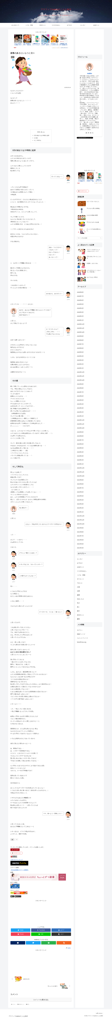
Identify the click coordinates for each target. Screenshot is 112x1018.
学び (78, 603)
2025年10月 (80, 332)
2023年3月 (80, 456)
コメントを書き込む (41, 1000)
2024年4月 (80, 404)
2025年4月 (80, 356)
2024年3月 (80, 408)
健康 (78, 595)
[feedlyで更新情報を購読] (48, 943)
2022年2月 (80, 508)
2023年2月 (80, 460)
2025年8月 (80, 340)
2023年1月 (80, 464)
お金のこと (80, 567)
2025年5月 (80, 352)
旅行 (78, 611)
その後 (36, 138)
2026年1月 (80, 320)
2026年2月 (80, 316)
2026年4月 (80, 308)
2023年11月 (80, 424)
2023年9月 (80, 432)
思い (13, 896)
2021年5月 (80, 544)
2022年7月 (80, 488)
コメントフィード (82, 638)
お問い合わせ (99, 1013)
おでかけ (80, 563)
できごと (80, 583)
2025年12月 (80, 324)
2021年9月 (80, 528)
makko (89, 73)
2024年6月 (80, 396)
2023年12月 (80, 420)
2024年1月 (80, 416)
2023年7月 (80, 440)
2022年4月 (80, 500)
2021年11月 (80, 520)
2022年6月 (80, 492)
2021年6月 (80, 540)
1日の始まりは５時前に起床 (41, 135)
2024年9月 (80, 384)
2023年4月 (80, 452)
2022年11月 (80, 472)
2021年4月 (80, 548)
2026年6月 (80, 300)
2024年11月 (80, 376)
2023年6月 (80, 444)
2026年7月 (80, 296)
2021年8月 (80, 532)
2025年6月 (80, 348)
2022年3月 (80, 504)
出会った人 (80, 599)
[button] (100, 238)
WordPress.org (81, 642)
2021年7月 (80, 536)
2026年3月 (80, 312)
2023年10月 (80, 428)
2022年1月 (80, 512)
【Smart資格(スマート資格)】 (19, 870)
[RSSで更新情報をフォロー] (64, 943)
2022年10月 (80, 476)
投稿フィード (81, 634)
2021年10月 (80, 524)
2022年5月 (80, 496)
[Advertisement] (40, 117)
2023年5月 (80, 448)
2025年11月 (80, 328)
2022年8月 (80, 484)
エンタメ (80, 559)
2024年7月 (80, 392)
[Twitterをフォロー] (33, 943)
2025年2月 (80, 364)
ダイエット (80, 579)
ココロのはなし (82, 571)
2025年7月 (80, 344)
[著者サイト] (17, 943)
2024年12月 (80, 372)
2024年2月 (80, 412)
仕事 (78, 591)
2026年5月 (80, 304)
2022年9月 (80, 480)
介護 (78, 587)
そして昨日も (37, 140)
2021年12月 (80, 516)
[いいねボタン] (12, 839)
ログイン (80, 630)
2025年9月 (80, 336)
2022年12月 (80, 468)
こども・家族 (81, 575)
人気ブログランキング (16, 859)
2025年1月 (80, 368)
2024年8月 (80, 388)
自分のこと (18, 896)
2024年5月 (80, 400)
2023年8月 (80, 436)
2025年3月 (80, 360)
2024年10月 (80, 380)
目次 (38, 132)
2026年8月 (80, 292)
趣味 (78, 619)
